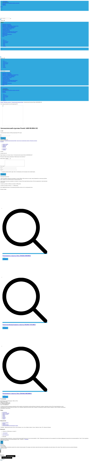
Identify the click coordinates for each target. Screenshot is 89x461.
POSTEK (2, 141)
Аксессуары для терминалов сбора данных (10, 31)
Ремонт (4, 43)
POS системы (4, 35)
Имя (1, 167)
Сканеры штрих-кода (6, 30)
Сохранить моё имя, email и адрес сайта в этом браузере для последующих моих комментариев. (18, 171)
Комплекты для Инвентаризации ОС (8, 26)
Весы (3, 36)
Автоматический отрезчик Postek (17, 102)
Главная (1, 102)
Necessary (3, 445)
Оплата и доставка (5, 41)
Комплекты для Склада (6, 24)
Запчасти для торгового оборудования (9, 32)
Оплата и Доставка (5, 413)
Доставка (4, 149)
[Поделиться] (1, 459)
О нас (4, 39)
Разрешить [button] (22, 439)
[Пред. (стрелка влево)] (0, 460)
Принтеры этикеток (5, 29)
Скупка (4, 45)
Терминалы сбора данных (7, 28)
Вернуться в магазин (10, 456)
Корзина (3, 423)
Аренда (4, 44)
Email (1, 169)
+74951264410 (4, 1)
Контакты (4, 46)
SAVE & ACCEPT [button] (3, 448)
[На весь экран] (2, 459)
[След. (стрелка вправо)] (1, 460)
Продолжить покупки (7, 457)
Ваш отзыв (2, 166)
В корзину (3, 138)
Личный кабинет (5, 422)
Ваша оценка (3, 158)
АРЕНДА (4, 146)
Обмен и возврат (5, 42)
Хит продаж (4, 40)
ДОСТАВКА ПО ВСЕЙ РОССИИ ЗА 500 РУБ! (10, 3)
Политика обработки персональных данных (10, 425)
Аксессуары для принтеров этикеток (23, 140)
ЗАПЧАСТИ (4, 145)
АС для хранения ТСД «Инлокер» (8, 27)
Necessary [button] (2, 444)
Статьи (3, 418)
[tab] (24, 148)
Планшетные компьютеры (7, 34)
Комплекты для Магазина (6, 73)
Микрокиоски (4, 33)
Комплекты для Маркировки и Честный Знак (10, 74)
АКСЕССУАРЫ (5, 144)
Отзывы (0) (4, 148)
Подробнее (26, 439)
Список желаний (5, 424)
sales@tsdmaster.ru (5, 434)
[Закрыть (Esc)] (0, 459)
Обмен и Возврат (5, 414)
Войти (1, 6)
